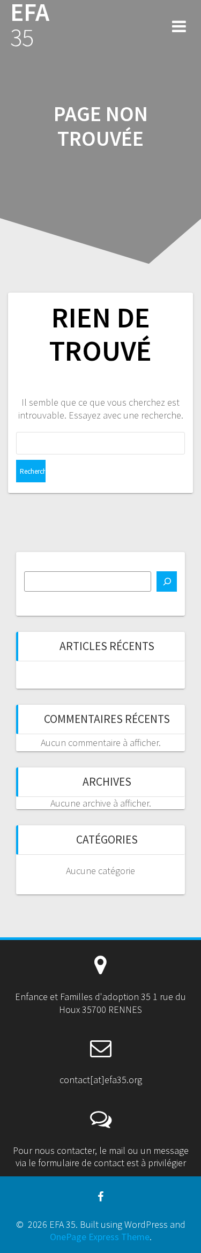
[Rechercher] (167, 581)
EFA (29, 25)
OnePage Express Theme (100, 1236)
